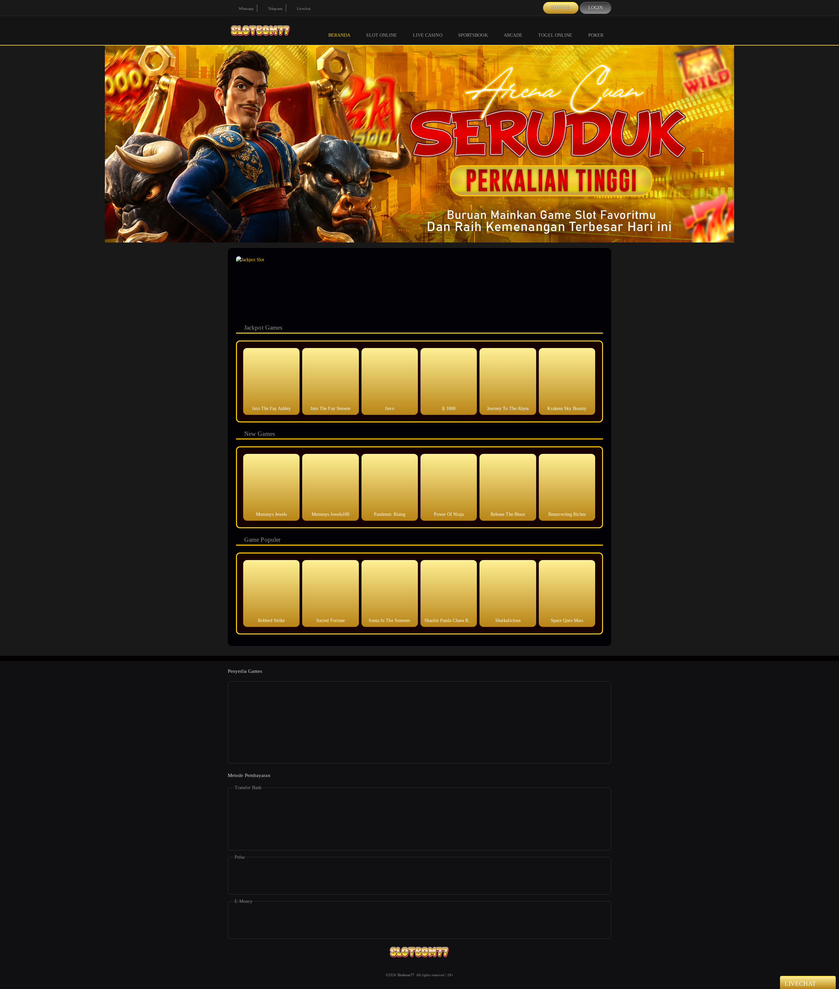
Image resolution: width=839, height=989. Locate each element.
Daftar (561, 7)
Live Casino (427, 35)
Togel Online (555, 35)
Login (595, 7)
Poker (596, 35)
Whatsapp (246, 8)
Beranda (339, 35)
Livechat (303, 8)
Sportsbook (473, 35)
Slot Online (381, 35)
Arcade (513, 35)
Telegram (275, 8)
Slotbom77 (406, 975)
